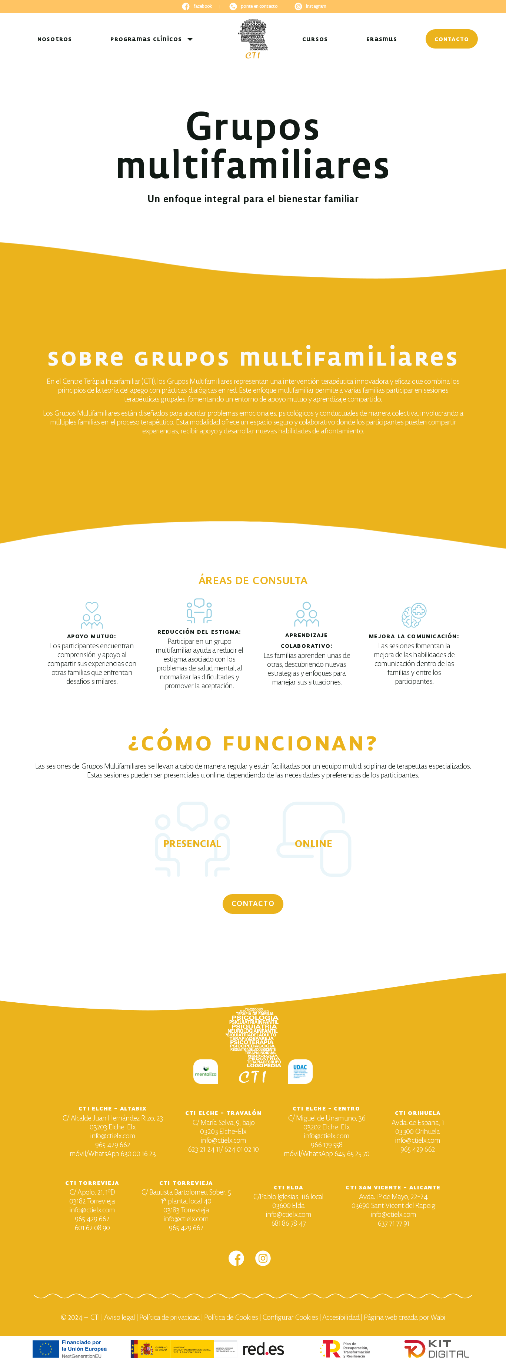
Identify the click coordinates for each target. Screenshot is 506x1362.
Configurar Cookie (288, 1317)
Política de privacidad (169, 1317)
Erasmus (381, 38)
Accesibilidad (340, 1317)
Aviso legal (119, 1317)
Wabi (437, 1317)
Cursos (315, 38)
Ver (192, 870)
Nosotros (54, 38)
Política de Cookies (231, 1317)
